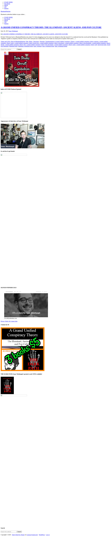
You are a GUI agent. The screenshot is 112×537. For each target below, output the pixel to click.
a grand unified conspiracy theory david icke (26, 43)
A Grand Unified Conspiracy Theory (64, 41)
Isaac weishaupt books (61, 46)
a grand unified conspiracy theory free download (39, 44)
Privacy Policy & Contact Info (9, 321)
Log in (48, 535)
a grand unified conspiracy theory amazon (86, 41)
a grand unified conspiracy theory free (15, 44)
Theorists (42, 41)
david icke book (102, 44)
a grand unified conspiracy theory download (52, 43)
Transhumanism (49, 41)
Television (36, 41)
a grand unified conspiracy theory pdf (86, 44)
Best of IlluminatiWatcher (18, 41)
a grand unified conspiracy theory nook (65, 44)
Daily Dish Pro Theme (18, 535)
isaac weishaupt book (48, 46)
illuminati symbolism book (25, 46)
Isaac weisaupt (38, 46)
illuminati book (13, 46)
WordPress (42, 535)
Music (30, 41)
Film (27, 41)
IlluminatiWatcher (5, 11)
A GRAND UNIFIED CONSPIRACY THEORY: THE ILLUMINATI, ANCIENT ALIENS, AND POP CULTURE (51, 27)
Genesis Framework (32, 535)
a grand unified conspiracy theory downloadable (78, 43)
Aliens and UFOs (5, 41)
